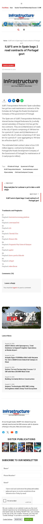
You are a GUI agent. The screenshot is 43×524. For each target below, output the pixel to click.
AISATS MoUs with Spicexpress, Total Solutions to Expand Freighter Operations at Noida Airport (20, 348)
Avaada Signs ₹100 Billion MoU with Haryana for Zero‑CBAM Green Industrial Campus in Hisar (21, 360)
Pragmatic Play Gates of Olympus (20, 244)
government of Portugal (27, 166)
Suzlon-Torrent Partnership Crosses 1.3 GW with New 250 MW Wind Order (20, 370)
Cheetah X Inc (13, 234)
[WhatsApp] (22, 100)
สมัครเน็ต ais (13, 266)
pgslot (11, 250)
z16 (10, 228)
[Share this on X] (17, 100)
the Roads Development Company (24, 172)
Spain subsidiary (9, 172)
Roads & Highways (8, 65)
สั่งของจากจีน (13, 239)
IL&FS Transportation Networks (13, 169)
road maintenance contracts (31, 169)
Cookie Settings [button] (7, 519)
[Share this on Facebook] (9, 100)
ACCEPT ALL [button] (28, 519)
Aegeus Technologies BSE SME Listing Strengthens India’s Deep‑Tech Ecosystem (21, 387)
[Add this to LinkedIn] (13, 100)
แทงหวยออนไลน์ (14, 223)
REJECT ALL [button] (18, 519)
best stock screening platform (19, 217)
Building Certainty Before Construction (19, 379)
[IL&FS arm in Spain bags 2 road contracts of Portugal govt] (21, 83)
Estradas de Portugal (13, 166)
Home (5, 41)
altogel (11, 261)
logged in (15, 288)
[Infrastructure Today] (21, 16)
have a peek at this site (16, 255)
